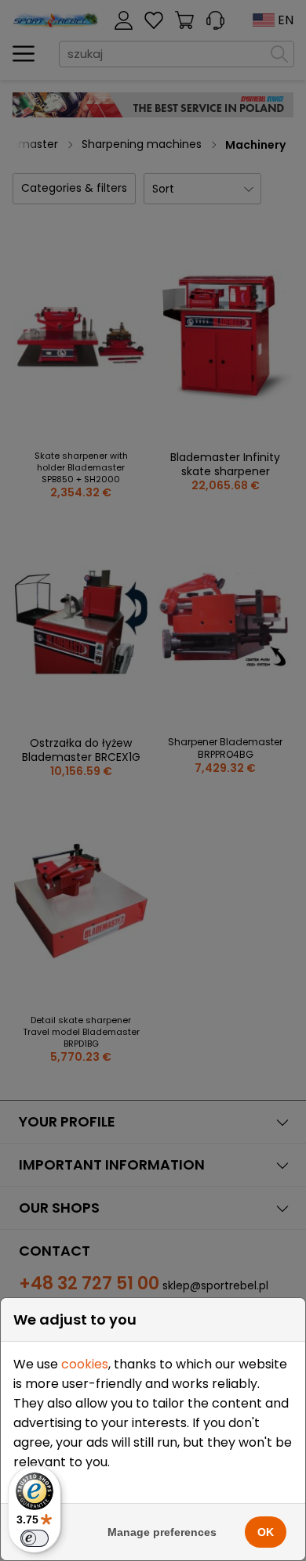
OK (265, 1532)
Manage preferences (162, 1532)
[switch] (34, 1538)
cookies (84, 1364)
